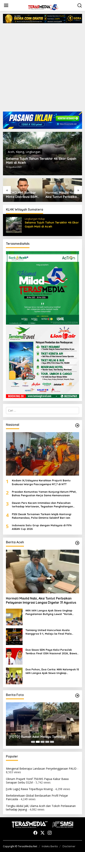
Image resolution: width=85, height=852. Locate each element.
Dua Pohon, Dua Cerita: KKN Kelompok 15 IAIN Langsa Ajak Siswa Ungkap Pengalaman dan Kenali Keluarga (52, 671)
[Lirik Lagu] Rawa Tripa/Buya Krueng (29, 789)
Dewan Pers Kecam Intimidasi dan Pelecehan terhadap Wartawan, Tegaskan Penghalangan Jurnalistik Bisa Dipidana (42, 504)
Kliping (20, 152)
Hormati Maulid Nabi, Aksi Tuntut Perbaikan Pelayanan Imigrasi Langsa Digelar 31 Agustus (22, 195)
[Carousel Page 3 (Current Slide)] (42, 742)
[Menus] (6, 5)
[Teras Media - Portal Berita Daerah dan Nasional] (43, 7)
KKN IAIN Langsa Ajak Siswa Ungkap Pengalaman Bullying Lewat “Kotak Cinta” (61, 195)
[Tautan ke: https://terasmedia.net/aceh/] (77, 543)
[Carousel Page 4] (47, 742)
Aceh (11, 152)
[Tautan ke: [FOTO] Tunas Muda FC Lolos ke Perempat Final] (42, 724)
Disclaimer (68, 846)
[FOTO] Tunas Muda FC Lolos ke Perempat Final (41, 735)
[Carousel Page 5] (52, 742)
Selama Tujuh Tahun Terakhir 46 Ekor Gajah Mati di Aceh (41, 161)
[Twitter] (42, 832)
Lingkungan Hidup (35, 219)
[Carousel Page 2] (38, 742)
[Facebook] (35, 832)
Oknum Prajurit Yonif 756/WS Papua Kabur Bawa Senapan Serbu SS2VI (37, 780)
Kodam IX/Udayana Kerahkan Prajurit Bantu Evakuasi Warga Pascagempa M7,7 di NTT (41, 482)
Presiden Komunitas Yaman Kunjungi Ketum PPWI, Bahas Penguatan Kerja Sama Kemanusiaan (44, 493)
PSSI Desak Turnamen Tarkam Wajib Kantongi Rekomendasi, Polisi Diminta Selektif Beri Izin (41, 516)
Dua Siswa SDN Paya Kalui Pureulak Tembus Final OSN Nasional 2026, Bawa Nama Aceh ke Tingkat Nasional (51, 651)
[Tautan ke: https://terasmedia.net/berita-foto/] (77, 695)
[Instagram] (49, 832)
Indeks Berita (50, 846)
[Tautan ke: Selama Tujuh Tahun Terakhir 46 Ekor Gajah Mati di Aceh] (14, 224)
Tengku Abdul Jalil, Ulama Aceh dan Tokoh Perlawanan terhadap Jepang (41, 807)
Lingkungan (33, 152)
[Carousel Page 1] (33, 742)
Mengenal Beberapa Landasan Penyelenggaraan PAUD (41, 768)
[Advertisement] (42, 69)
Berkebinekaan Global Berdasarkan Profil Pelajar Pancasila (37, 797)
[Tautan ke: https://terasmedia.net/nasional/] (77, 425)
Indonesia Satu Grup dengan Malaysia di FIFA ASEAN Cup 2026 (42, 527)
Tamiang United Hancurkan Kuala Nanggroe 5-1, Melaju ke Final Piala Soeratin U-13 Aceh (49, 631)
